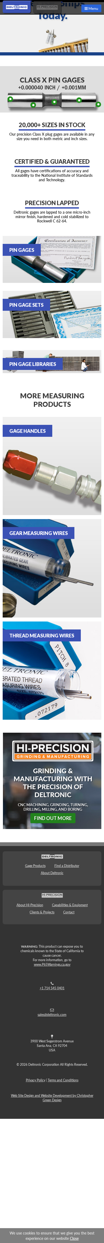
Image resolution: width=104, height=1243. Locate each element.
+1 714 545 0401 (52, 988)
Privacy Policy (35, 1080)
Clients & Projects (42, 912)
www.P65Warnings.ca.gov (52, 964)
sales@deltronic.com (52, 1014)
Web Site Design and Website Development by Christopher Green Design (52, 1097)
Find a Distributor (66, 866)
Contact (68, 912)
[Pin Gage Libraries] (52, 361)
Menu (93, 8)
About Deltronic (52, 873)
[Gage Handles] (52, 466)
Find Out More (53, 818)
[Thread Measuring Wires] (52, 671)
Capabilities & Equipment (70, 905)
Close (74, 1238)
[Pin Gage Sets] (52, 314)
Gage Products (35, 866)
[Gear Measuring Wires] (52, 568)
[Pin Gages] (52, 259)
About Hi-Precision (30, 905)
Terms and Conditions (63, 1080)
